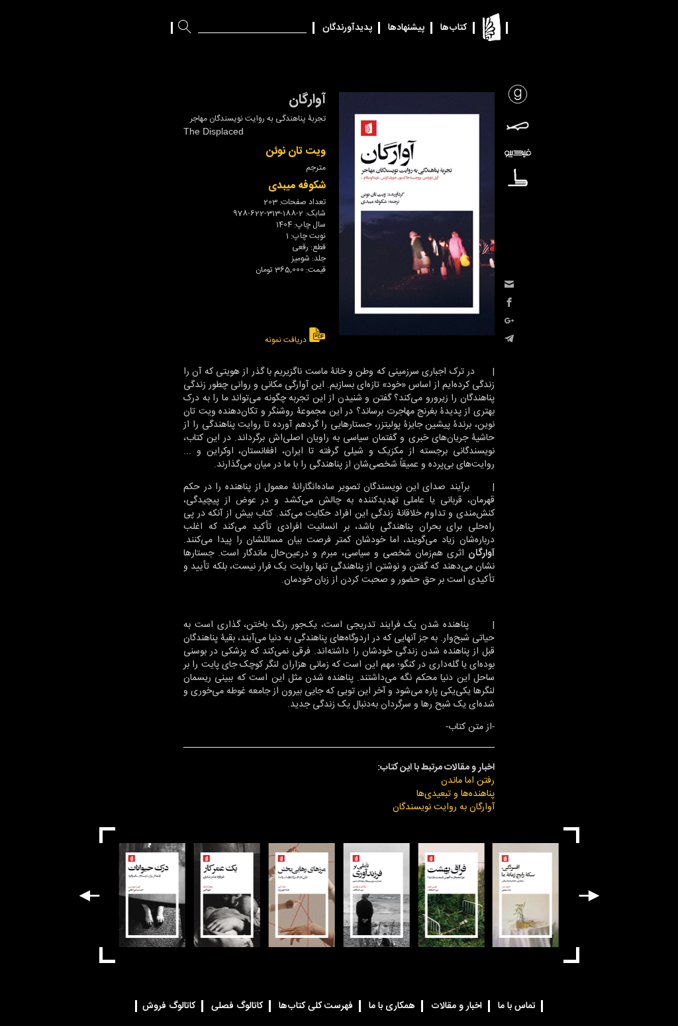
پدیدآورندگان (347, 27)
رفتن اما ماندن (468, 781)
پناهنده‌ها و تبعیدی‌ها (455, 794)
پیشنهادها (406, 27)
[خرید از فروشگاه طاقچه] (518, 177)
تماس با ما (517, 1006)
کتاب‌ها (453, 27)
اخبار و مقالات (456, 1006)
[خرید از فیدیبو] (518, 153)
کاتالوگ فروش (168, 1006)
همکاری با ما (392, 1006)
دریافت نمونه (287, 339)
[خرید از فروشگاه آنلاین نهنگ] (518, 126)
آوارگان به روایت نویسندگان (444, 807)
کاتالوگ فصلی (237, 1006)
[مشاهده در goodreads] (518, 94)
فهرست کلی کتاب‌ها (316, 1006)
